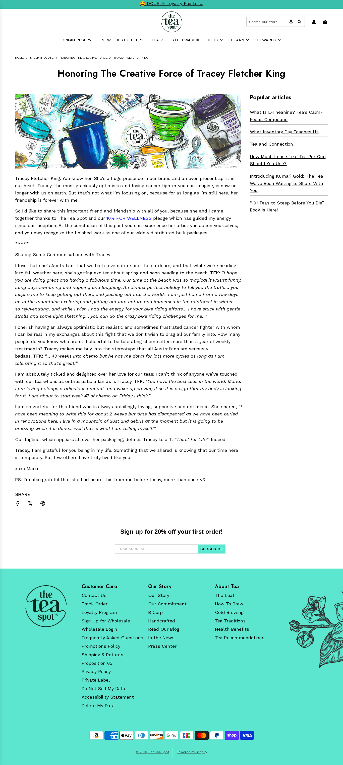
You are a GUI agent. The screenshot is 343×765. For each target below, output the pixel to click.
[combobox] (275, 22)
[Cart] (325, 21)
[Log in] (314, 21)
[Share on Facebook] (17, 504)
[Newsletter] (46, 606)
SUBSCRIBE (211, 549)
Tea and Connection (271, 144)
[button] (291, 22)
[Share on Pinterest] (42, 504)
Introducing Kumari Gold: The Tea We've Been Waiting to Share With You (286, 183)
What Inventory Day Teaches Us (284, 131)
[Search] (299, 21)
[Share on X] (30, 504)
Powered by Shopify (192, 752)
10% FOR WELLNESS (129, 218)
